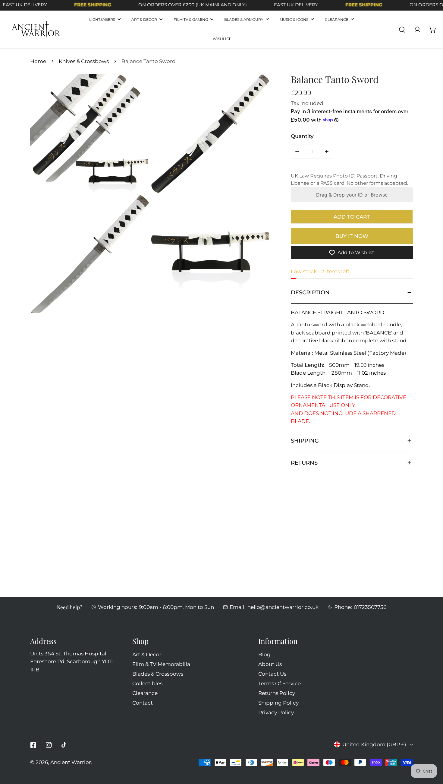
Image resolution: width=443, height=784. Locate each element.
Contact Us (272, 673)
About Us (270, 664)
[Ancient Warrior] (36, 29)
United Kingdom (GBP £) (374, 744)
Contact (142, 702)
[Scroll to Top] (431, 751)
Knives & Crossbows (84, 61)
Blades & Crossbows (157, 673)
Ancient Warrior (70, 762)
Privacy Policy (276, 712)
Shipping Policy (278, 702)
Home (38, 61)
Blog (264, 654)
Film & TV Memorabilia (161, 664)
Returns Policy (276, 693)
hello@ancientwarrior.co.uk (283, 607)
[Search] (402, 29)
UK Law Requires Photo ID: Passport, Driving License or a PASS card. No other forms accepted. (349, 179)
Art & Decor (147, 654)
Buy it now (351, 236)
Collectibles (147, 683)
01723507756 (370, 607)
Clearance (145, 693)
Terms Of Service (279, 683)
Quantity (302, 136)
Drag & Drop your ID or (352, 195)
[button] (433, 29)
